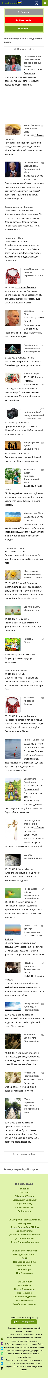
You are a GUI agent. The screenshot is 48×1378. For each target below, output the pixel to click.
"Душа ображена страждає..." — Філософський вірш (31, 1105)
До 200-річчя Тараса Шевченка (25, 1219)
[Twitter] (2, 1363)
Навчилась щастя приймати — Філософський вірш (31, 476)
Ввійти (25, 28)
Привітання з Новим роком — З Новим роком (32, 348)
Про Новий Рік (24, 1293)
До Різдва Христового (24, 1254)
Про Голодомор (24, 1273)
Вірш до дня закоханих (25, 1200)
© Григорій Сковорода (26, 583)
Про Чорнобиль (24, 1300)
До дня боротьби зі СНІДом (24, 1227)
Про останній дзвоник (24, 1296)
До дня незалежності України (24, 1234)
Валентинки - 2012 (24, 1207)
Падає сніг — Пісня (14, 238)
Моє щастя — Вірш (33, 513)
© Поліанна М (22, 422)
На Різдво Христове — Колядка (30, 700)
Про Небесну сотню (24, 1289)
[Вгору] (2, 1368)
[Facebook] (2, 1358)
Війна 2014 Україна (24, 1196)
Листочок (25, 1192)
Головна (25, 12)
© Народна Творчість (25, 287)
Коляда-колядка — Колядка (19, 207)
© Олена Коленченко (25, 902)
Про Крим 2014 (24, 1281)
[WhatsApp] (2, 1353)
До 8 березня (24, 1223)
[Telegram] (2, 1348)
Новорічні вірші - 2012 (24, 1262)
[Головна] (2, 1338)
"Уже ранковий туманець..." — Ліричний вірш (31, 1006)
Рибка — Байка (31, 739)
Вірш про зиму (24, 1203)
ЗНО (24, 1258)
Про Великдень (24, 1265)
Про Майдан (24, 1285)
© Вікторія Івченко (24, 869)
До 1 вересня (24, 1211)
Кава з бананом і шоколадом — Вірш (32, 128)
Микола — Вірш (31, 373)
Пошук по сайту (25, 49)
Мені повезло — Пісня (16, 670)
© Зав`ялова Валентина (27, 1053)
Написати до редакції (25, 1322)
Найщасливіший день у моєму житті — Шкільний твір (34, 415)
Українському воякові (24, 1304)
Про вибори (24, 1269)
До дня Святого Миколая (24, 1250)
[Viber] (2, 1343)
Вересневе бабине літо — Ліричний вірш (31, 1037)
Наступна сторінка (25, 1154)
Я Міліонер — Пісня (14, 548)
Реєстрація (25, 20)
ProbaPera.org (9, 3)
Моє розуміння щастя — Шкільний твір (31, 445)
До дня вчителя (25, 1231)
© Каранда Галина (24, 357)
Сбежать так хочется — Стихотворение (32, 928)
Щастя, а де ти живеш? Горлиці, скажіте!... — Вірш (33, 574)
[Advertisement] (24, 105)
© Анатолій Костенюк (25, 654)
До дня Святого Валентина (24, 1242)
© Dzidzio (20, 551)
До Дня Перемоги (24, 1238)
